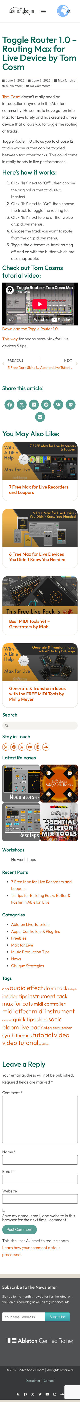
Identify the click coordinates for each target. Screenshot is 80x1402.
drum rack (55, 988)
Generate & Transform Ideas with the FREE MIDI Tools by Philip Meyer (37, 694)
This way (10, 338)
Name (9, 1152)
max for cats (17, 1003)
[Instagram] (37, 747)
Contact (49, 1380)
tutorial (43, 1035)
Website (9, 1191)
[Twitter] (40, 1394)
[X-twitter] (21, 747)
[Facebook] (13, 747)
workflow (44, 1044)
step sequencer (58, 1027)
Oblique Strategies (27, 965)
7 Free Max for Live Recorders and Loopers (38, 489)
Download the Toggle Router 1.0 (30, 328)
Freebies (18, 938)
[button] (43, 11)
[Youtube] (29, 747)
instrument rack (48, 996)
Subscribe (57, 1317)
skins (42, 1019)
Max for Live (66, 80)
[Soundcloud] (45, 747)
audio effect (14, 86)
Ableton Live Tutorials (30, 924)
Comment (12, 1093)
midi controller (50, 1004)
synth (8, 1035)
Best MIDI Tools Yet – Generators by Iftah (29, 623)
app (5, 988)
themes (24, 1035)
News (16, 958)
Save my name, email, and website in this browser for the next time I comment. (38, 1218)
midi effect (16, 1011)
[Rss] (5, 747)
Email (8, 1172)
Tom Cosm (11, 96)
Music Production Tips (30, 951)
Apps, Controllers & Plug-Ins (35, 931)
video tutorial (20, 1042)
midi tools (7, 1020)
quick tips (24, 1019)
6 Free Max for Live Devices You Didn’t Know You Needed (37, 556)
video (61, 1035)
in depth (72, 989)
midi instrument (53, 1011)
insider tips (14, 996)
